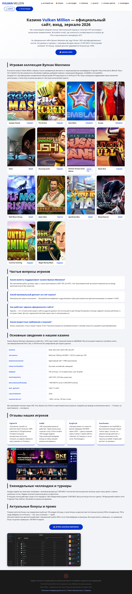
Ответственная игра (75, 590)
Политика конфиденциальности (53, 590)
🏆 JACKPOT (94, 3)
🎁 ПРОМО (59, 3)
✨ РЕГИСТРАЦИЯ (24, 9)
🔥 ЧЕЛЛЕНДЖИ (123, 3)
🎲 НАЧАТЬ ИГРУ (66, 52)
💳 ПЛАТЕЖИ (83, 3)
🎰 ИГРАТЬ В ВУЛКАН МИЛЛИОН (66, 527)
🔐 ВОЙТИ (9, 9)
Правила (87, 590)
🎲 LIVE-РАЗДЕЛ (71, 3)
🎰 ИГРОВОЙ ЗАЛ (47, 3)
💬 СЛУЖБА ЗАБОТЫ (108, 3)
